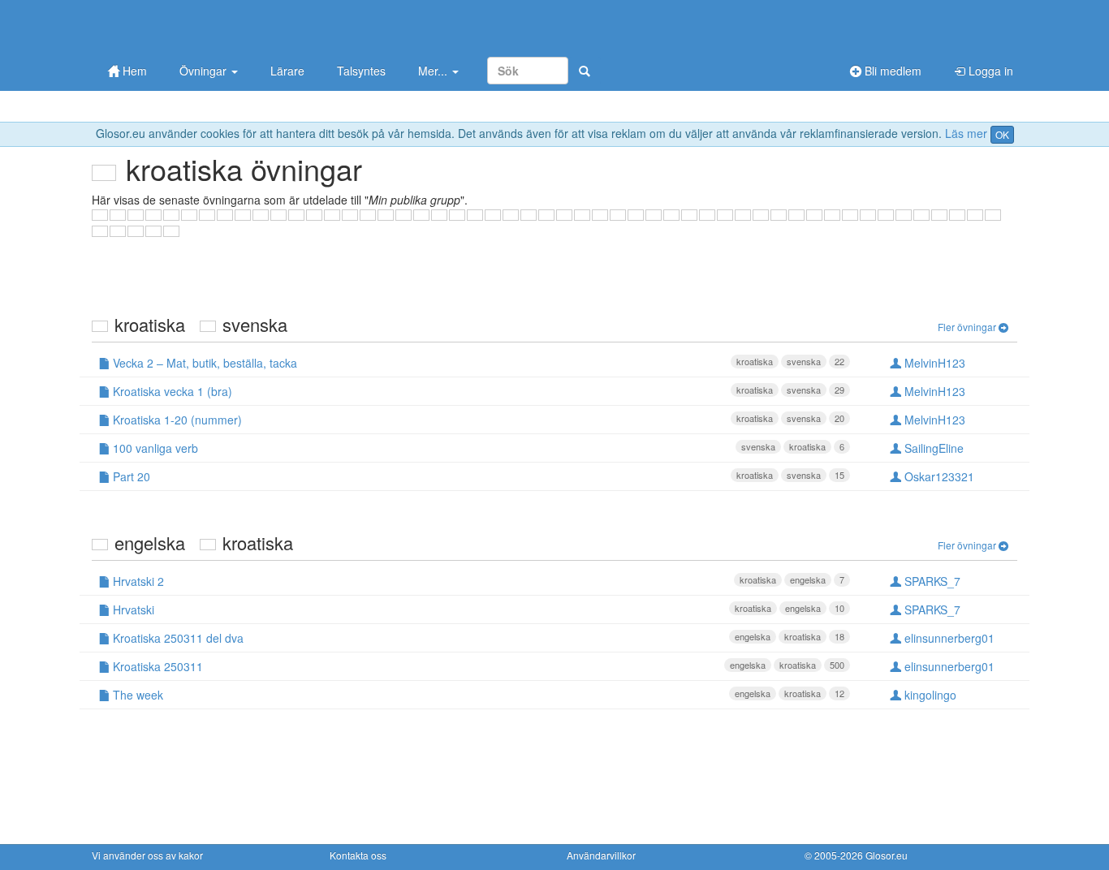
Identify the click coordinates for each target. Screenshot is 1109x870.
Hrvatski (477, 609)
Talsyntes (361, 70)
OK (1002, 134)
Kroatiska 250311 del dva (477, 638)
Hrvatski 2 (477, 581)
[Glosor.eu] (177, 26)
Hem (133, 70)
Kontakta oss (358, 855)
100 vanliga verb (477, 448)
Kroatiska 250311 (477, 666)
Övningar (204, 70)
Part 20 (477, 476)
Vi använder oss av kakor (147, 855)
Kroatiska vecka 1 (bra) (477, 391)
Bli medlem (891, 70)
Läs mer (966, 133)
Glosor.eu (886, 855)
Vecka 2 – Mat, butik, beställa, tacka (477, 363)
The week (477, 695)
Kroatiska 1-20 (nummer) (477, 419)
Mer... (434, 70)
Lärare (287, 70)
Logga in (989, 70)
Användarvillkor (601, 855)
